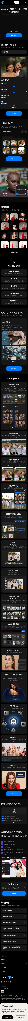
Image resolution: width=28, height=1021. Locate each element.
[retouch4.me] (2, 2)
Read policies (13, 1013)
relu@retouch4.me (5, 986)
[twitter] (8, 982)
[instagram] (4, 982)
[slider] (14, 86)
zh (21, 2)
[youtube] (6, 982)
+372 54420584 (4, 988)
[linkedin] (11, 982)
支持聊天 (15, 905)
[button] (14, 22)
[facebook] (2, 982)
